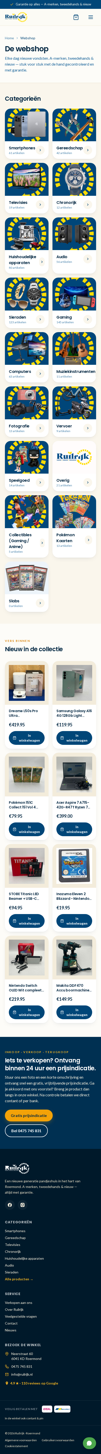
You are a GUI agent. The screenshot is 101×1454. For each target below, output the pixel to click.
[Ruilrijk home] (16, 17)
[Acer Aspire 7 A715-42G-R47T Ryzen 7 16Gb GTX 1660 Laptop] (74, 774)
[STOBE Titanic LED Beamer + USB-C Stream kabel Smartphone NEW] (27, 866)
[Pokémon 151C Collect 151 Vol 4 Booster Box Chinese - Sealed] (27, 774)
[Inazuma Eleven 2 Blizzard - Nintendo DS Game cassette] (74, 866)
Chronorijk (13, 1251)
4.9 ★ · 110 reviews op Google (34, 1383)
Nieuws (10, 1330)
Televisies (12, 1244)
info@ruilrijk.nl (22, 1374)
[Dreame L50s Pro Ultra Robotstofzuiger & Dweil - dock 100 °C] (27, 683)
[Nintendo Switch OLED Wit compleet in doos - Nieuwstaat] (27, 957)
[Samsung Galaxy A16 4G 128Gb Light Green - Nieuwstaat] (74, 683)
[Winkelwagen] (76, 17)
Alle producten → (19, 1279)
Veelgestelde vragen (21, 1316)
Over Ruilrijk (14, 1309)
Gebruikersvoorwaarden (58, 1440)
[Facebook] (10, 1205)
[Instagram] (22, 1205)
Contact (11, 1323)
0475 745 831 (21, 1366)
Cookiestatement (16, 1446)
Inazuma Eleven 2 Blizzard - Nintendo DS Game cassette (72, 898)
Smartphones (15, 1231)
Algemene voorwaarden (21, 1440)
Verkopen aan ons (18, 1302)
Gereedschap (15, 1238)
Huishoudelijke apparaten (24, 1258)
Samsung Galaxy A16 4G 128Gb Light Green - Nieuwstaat (74, 715)
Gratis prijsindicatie (29, 1115)
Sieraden (11, 1272)
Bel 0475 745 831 (26, 1130)
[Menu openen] (90, 17)
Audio (9, 1265)
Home (9, 38)
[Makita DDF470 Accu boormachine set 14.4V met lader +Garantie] (74, 957)
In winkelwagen (29, 737)
